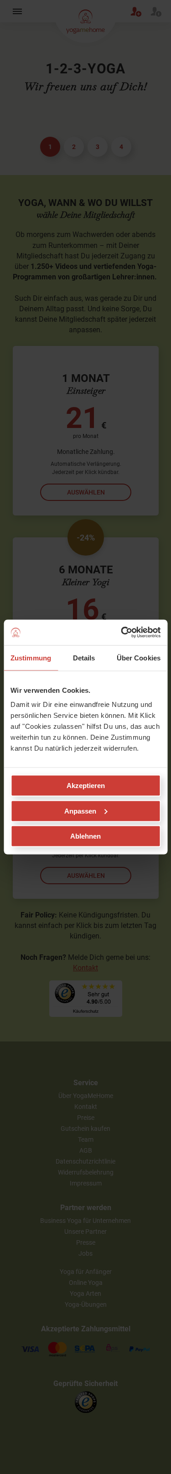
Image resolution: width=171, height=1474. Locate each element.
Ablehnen (85, 836)
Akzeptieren (86, 785)
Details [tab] (84, 657)
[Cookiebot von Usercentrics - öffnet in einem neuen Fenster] (122, 633)
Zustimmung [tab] (30, 657)
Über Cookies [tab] (139, 657)
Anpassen (80, 810)
